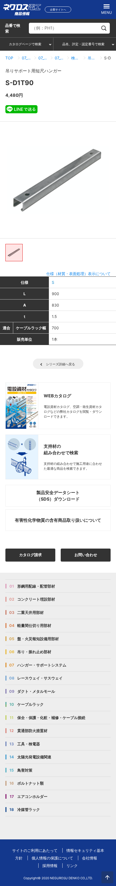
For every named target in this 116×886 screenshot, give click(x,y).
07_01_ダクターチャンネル (43, 58)
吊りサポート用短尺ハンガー (93, 58)
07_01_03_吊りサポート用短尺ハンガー (60, 58)
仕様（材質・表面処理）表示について (78, 273)
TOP (9, 58)
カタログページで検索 (25, 44)
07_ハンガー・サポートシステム (27, 58)
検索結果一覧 (76, 58)
